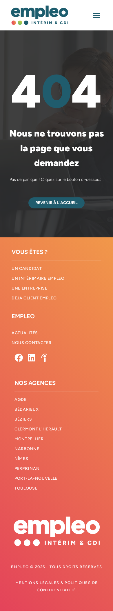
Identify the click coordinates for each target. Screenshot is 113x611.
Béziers (23, 419)
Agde (20, 399)
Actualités (25, 332)
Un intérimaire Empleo (38, 278)
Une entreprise (30, 288)
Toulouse (26, 488)
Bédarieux (26, 409)
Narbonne (26, 448)
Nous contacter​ (32, 342)
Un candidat (27, 268)
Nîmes (21, 458)
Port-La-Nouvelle (35, 478)
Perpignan (26, 468)
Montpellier (29, 439)
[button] (96, 15)
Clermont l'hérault (38, 429)
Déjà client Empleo (34, 298)
